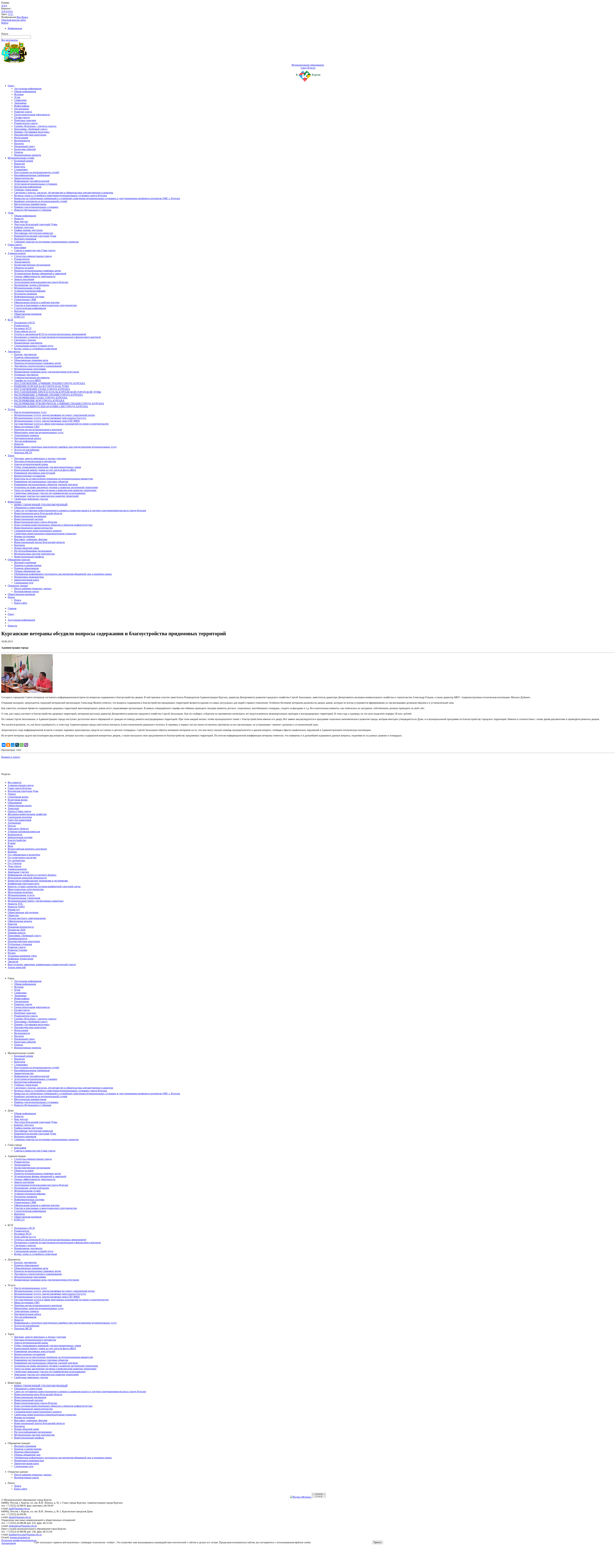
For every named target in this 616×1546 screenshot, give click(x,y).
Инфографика (21, 106)
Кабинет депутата (24, 227)
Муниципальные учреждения (24, 898)
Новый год (14, 909)
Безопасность (15, 834)
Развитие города (23, 111)
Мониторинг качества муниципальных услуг (39, 432)
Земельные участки (18, 872)
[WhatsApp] (22, 745)
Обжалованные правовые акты (31, 360)
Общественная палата (20, 805)
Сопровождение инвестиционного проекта (38, 530)
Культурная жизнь (17, 799)
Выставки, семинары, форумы (30, 539)
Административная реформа (29, 290)
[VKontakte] (4, 745)
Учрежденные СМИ (25, 299)
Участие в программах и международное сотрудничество (45, 305)
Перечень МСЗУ (23, 452)
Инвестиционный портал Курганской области (39, 542)
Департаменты (22, 262)
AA (3, 11)
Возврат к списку (10, 757)
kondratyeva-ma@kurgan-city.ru (25, 1534)
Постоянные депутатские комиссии (33, 233)
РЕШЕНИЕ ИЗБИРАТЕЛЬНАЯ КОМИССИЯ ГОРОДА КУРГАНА (51, 406)
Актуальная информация (27, 88)
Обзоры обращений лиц (27, 571)
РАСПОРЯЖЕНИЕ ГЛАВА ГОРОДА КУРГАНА (41, 397)
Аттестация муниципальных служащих (35, 184)
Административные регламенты (32, 377)
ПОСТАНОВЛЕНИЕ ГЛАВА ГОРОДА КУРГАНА (42, 389)
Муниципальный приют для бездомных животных (36, 901)
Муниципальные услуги (21, 895)
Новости (19, 218)
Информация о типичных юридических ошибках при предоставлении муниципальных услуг (65, 446)
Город (11, 85)
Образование (15, 802)
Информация (15, 28)
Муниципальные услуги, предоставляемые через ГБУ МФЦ (47, 420)
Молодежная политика (20, 892)
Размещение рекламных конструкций (34, 473)
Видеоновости (22, 140)
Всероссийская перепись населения (27, 848)
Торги (11, 455)
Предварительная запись (27, 438)
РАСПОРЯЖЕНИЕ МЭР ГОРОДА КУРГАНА (39, 400)
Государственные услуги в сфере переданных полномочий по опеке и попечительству (61, 423)
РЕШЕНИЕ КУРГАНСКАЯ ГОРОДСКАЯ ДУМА (41, 386)
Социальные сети (23, 582)
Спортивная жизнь (18, 796)
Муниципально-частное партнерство (34, 553)
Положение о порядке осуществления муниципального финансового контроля (57, 337)
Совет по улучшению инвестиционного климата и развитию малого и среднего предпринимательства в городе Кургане (80, 510)
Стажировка (21, 169)
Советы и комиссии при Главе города (34, 250)
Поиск (11, 597)
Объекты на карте (24, 267)
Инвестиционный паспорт (28, 519)
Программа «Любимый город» (31, 129)
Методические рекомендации (30, 204)
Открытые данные (18, 585)
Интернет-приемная (25, 238)
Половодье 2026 (16, 929)
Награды (19, 143)
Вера (10, 846)
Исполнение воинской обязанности (27, 877)
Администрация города (21, 785)
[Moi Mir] (13, 745)
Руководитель (21, 325)
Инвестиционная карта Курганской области (38, 513)
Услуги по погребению (26, 449)
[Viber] (26, 745)
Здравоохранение (17, 869)
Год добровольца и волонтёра (24, 854)
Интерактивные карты (26, 591)
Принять (378, 1542)
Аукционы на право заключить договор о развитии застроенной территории (56, 487)
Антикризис (14, 822)
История (18, 94)
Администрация (17, 253)
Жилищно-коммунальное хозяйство (27, 814)
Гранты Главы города (19, 811)
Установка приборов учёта (22, 955)
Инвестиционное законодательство (33, 527)
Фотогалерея (21, 137)
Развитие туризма (17, 950)
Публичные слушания (20, 944)
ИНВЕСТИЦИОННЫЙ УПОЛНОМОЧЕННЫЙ (41, 504)
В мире (12, 843)
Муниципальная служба (21, 158)
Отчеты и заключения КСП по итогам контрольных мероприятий (50, 334)
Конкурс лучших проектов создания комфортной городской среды (44, 886)
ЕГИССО (19, 316)
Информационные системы (29, 296)
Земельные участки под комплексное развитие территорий (46, 496)
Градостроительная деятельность (32, 114)
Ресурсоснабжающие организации (33, 551)
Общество (13, 915)
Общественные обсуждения (23, 912)
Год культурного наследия (22, 857)
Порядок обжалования (26, 357)
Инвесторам (14, 501)
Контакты (19, 311)
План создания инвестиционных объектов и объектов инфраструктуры (53, 525)
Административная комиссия (24, 831)
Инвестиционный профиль (29, 556)
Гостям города (22, 117)
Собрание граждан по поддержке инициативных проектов (46, 241)
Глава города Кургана (19, 788)
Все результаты (9, 40)
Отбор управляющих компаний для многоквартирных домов (47, 467)
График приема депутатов (28, 230)
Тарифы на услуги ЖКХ (27, 380)
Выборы (12, 851)
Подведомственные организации (32, 264)
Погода (12, 825)
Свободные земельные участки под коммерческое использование (50, 493)
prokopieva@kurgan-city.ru (23, 1525)
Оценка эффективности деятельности (34, 276)
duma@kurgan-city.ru (20, 1517)
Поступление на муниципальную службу (36, 172)
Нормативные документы (28, 342)
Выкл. (25, 17)
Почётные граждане (25, 120)
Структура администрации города (33, 256)
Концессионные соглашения (29, 475)
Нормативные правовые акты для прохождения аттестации (46, 371)
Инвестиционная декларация (30, 516)
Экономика (20, 103)
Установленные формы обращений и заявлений (40, 273)
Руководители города (26, 123)
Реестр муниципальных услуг (30, 412)
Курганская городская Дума (23, 791)
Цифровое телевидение (20, 958)
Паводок (12, 924)
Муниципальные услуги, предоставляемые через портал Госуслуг (50, 418)
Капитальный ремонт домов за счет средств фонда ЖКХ (45, 470)
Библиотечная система (20, 837)
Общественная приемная (27, 314)
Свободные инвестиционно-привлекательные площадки (45, 533)
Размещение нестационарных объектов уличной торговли (46, 484)
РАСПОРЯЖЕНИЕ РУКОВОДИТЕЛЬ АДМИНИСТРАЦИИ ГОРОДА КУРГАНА (59, 403)
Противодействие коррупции (30, 134)
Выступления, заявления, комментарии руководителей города (42, 964)
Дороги (12, 794)
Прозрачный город (24, 146)
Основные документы (26, 374)
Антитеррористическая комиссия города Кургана (41, 282)
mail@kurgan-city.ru (19, 1508)
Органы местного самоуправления (27, 918)
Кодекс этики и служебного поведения (35, 348)
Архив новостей (17, 967)
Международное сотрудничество (26, 889)
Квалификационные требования (32, 175)
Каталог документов (25, 354)
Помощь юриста (17, 932)
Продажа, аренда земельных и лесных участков (40, 458)
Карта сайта (20, 603)
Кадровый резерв (23, 160)
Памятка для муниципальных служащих (36, 207)
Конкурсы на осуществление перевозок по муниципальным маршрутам (53, 478)
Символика (20, 100)
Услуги (11, 409)
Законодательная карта (26, 579)
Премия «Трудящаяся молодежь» (32, 132)
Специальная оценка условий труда (33, 345)
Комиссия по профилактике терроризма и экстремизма (38, 880)
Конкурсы (19, 166)
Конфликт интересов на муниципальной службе (40, 201)
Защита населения (24, 279)
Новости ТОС (15, 903)
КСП (10, 319)
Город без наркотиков (19, 820)
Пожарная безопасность (21, 927)
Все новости (14, 782)
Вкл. (19, 17)
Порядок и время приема (27, 565)
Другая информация (25, 441)
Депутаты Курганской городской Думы (35, 224)
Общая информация (25, 91)
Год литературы (16, 860)
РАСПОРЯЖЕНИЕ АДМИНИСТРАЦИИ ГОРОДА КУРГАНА (48, 394)
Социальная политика (20, 817)
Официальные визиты (20, 921)
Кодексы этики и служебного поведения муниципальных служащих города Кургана (60, 195)
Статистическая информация (30, 308)
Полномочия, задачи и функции (31, 285)
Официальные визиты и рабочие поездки (37, 302)
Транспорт (13, 808)
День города (14, 866)
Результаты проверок (25, 293)
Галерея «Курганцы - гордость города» (35, 126)
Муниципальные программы (30, 368)
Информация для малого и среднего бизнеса (32, 874)
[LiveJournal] (17, 745)
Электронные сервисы (26, 435)
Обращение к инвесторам (28, 507)
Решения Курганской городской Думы (35, 236)
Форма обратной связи (26, 548)
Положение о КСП (24, 322)
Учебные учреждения (26, 189)
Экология (13, 961)
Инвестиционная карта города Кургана (35, 522)
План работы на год (25, 331)
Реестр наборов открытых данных (32, 588)
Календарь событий (25, 149)
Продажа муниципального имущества (35, 461)
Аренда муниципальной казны (31, 464)
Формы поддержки (24, 536)
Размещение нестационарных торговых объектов (41, 481)
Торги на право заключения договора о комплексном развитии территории (55, 490)
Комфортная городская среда (23, 883)
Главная (12, 608)
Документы (14, 351)
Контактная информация (27, 186)
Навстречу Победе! (18, 828)
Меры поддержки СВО (26, 426)
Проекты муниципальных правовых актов (37, 270)
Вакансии (19, 163)
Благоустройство (17, 840)
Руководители (22, 259)
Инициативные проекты (27, 155)
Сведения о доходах (25, 340)
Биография (20, 247)
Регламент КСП (22, 328)
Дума (10, 212)
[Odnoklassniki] (8, 745)
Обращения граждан (19, 559)
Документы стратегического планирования (38, 366)
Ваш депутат (21, 221)
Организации (21, 108)
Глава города (15, 244)
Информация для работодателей (31, 181)
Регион (12, 953)
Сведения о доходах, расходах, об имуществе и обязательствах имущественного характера (63, 192)
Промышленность (17, 938)
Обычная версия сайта (13, 20)
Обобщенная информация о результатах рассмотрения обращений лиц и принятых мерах (63, 574)
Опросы (18, 152)
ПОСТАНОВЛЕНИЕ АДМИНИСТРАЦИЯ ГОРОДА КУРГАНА (49, 383)
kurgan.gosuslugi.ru (20, 1537)
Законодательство (24, 178)
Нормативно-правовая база (29, 577)
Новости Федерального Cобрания (32, 210)
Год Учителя (14, 863)
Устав (17, 97)
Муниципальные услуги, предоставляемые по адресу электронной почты (54, 415)
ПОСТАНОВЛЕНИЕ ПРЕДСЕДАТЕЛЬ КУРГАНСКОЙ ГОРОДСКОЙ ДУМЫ (57, 392)
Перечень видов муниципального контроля (38, 429)
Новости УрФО (16, 906)
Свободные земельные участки (31, 499)
